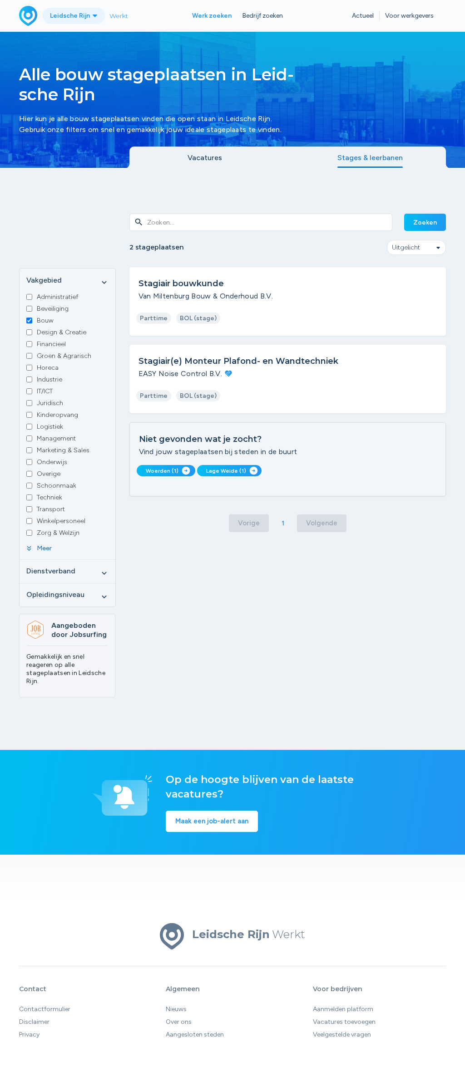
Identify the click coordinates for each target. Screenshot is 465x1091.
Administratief (57, 297)
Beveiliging (53, 309)
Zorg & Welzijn (58, 533)
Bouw (45, 320)
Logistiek (50, 427)
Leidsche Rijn (70, 16)
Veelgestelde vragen (342, 1034)
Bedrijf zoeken (262, 16)
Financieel (51, 344)
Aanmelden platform (343, 1009)
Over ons (179, 1022)
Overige (48, 474)
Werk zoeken (212, 16)
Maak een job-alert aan (211, 821)
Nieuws (176, 1009)
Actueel (363, 16)
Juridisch (50, 403)
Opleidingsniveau (67, 595)
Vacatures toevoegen (344, 1022)
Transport (51, 509)
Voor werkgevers (409, 16)
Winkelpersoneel (61, 521)
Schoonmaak (56, 485)
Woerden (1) (168, 470)
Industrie (49, 379)
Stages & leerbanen (370, 157)
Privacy (29, 1034)
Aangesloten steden (195, 1034)
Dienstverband (67, 572)
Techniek (49, 497)
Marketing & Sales (63, 450)
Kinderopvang (57, 415)
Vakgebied (67, 281)
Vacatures (205, 157)
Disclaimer (34, 1022)
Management (56, 438)
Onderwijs (52, 462)
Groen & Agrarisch (64, 356)
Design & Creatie (61, 332)
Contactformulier (44, 1009)
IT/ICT (45, 391)
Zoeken (425, 222)
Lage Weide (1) (232, 470)
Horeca (48, 368)
